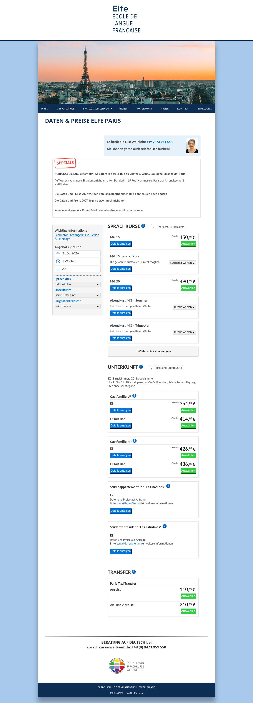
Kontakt (182, 108)
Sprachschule (65, 108)
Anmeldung (204, 108)
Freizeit (123, 108)
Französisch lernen (96, 108)
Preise (165, 108)
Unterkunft (144, 108)
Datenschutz (135, 692)
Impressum (116, 692)
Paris (44, 108)
